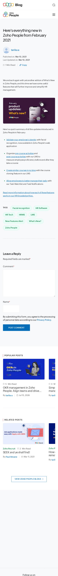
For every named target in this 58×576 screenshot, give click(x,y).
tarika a (15, 50)
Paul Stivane (11, 457)
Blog (18, 5)
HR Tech (9, 215)
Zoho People (11, 228)
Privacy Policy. (44, 320)
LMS (33, 215)
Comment (8, 266)
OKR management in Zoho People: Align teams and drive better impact (21, 389)
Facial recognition (21, 208)
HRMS (22, 215)
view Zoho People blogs (28, 479)
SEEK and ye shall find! (16, 452)
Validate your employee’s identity (21, 140)
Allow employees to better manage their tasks (26, 181)
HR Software (41, 208)
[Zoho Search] (54, 5)
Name (6, 302)
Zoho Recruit (9, 448)
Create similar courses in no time (21, 170)
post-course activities (16, 156)
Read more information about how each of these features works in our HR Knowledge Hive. (28, 194)
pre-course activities (24, 153)
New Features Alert (14, 221)
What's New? (35, 221)
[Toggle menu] (53, 14)
